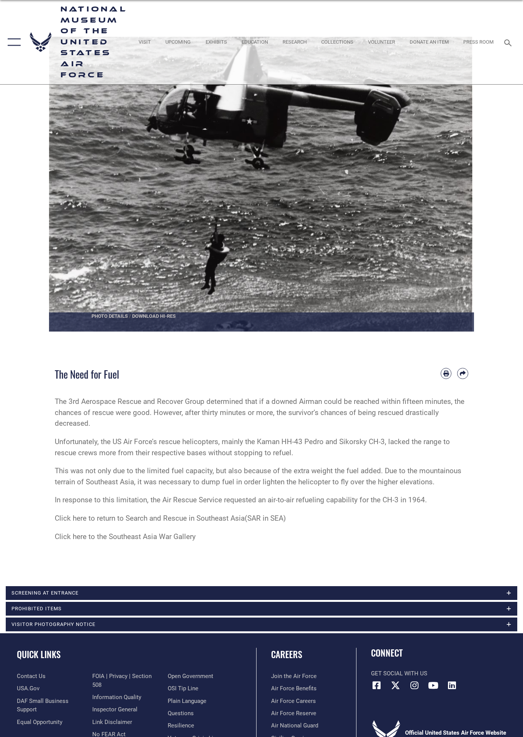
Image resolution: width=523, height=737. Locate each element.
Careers (286, 654)
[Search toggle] (509, 42)
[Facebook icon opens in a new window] (376, 685)
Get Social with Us (399, 673)
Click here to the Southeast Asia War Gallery (125, 536)
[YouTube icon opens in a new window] (433, 685)
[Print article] (446, 373)
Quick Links (38, 654)
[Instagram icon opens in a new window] (414, 685)
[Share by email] (462, 373)
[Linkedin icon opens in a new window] (452, 685)
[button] (12, 42)
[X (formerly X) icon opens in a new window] (395, 685)
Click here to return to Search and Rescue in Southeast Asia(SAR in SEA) (170, 518)
